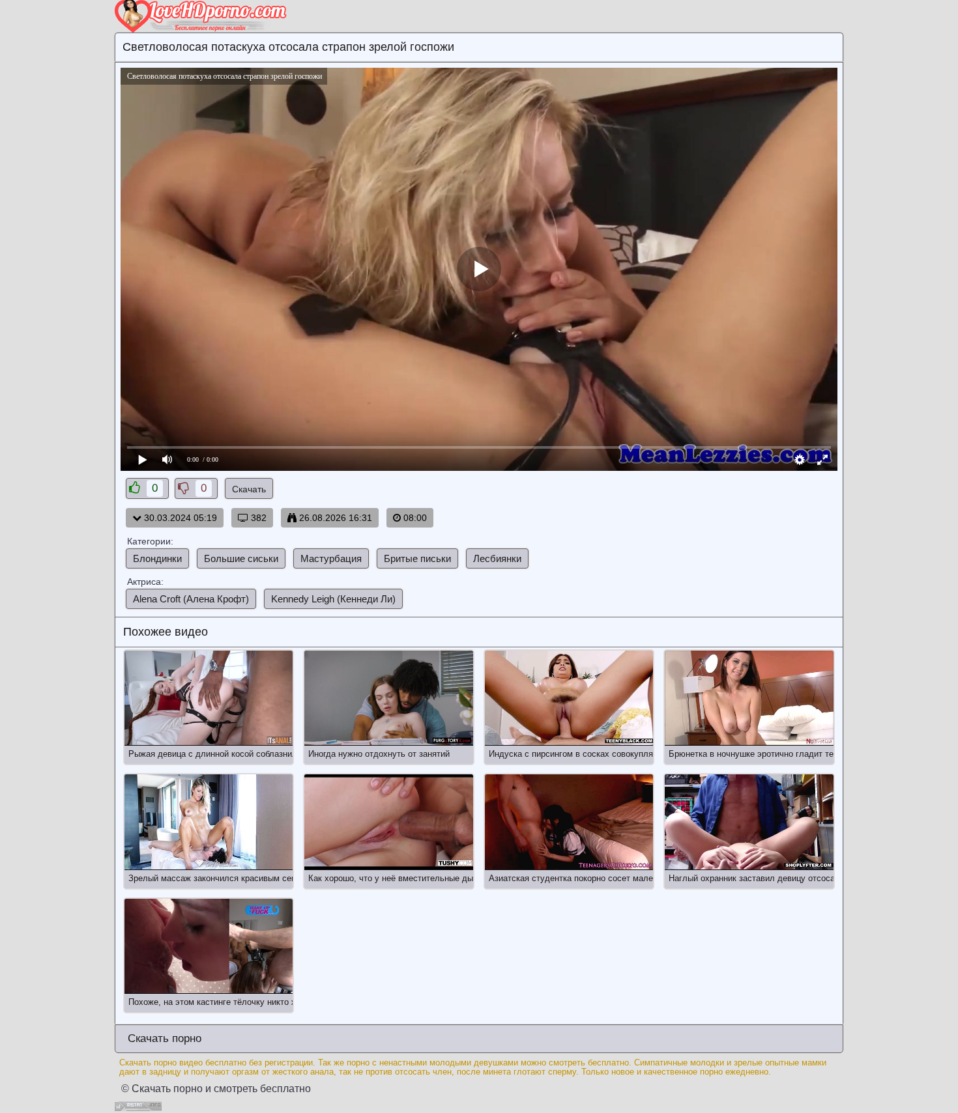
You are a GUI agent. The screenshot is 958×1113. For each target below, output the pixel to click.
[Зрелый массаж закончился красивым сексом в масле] (208, 821)
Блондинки (157, 558)
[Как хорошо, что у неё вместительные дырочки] (388, 821)
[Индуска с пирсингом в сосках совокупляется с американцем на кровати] (569, 698)
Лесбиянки (497, 558)
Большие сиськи (241, 558)
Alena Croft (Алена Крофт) (191, 598)
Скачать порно (162, 1038)
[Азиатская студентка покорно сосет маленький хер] (569, 821)
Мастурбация (331, 558)
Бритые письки (417, 558)
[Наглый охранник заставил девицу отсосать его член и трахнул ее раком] (749, 821)
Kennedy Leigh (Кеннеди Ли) (333, 598)
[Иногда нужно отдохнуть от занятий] (388, 698)
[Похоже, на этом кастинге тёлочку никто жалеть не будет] (208, 946)
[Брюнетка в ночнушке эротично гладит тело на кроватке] (749, 698)
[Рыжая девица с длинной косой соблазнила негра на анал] (208, 698)
